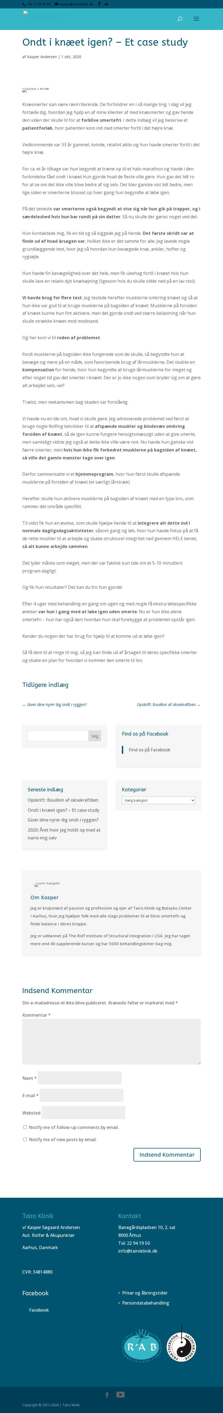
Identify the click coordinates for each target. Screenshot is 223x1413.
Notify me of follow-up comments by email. (74, 1127)
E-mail (30, 1095)
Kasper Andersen (42, 56)
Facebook (35, 1293)
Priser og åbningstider (145, 1293)
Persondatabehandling (145, 1303)
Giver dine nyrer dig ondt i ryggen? (63, 820)
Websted (31, 1113)
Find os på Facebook (145, 734)
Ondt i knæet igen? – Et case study (63, 810)
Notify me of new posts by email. (63, 1140)
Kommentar (36, 1015)
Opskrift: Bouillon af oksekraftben (63, 800)
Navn (29, 1078)
